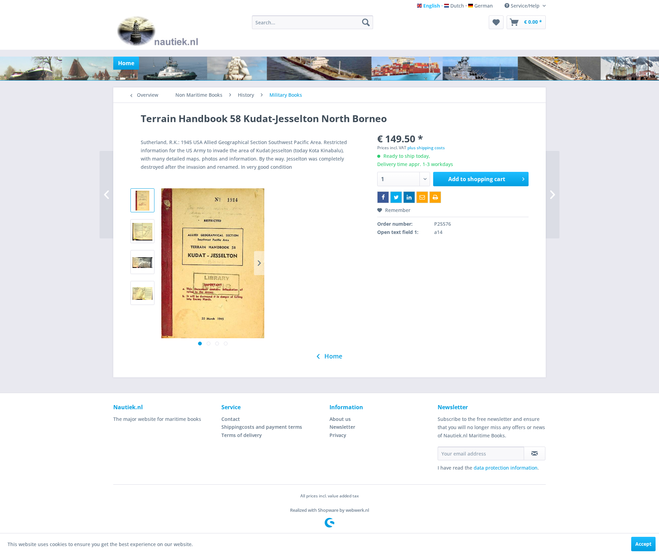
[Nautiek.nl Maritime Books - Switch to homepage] (159, 30)
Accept (643, 544)
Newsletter (342, 427)
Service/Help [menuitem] (525, 5)
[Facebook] (383, 197)
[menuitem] (312, 22)
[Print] (435, 197)
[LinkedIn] (409, 197)
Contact (230, 419)
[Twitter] (396, 197)
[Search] (366, 22)
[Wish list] (496, 22)
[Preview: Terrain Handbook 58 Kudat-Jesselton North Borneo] (142, 200)
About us (340, 419)
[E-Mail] (422, 197)
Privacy (338, 435)
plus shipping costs (426, 148)
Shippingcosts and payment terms (261, 427)
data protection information (505, 467)
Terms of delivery (241, 435)
